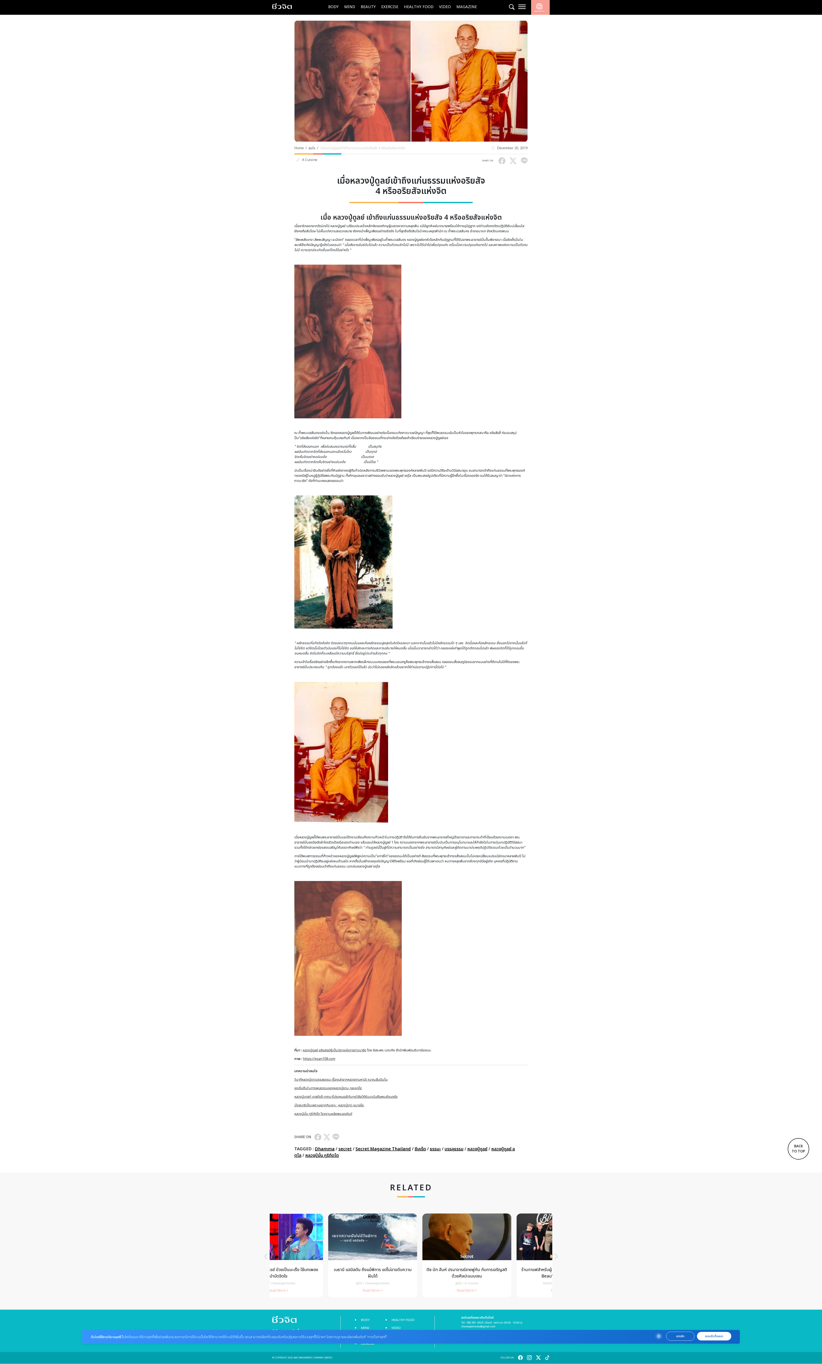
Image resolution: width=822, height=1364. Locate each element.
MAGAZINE (466, 7)
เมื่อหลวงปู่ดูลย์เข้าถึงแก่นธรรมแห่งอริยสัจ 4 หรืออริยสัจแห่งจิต (362, 148)
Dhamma (325, 1149)
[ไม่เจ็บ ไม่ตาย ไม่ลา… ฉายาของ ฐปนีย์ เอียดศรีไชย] (411, 1255)
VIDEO (445, 7)
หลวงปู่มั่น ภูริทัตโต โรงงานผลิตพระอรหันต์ (323, 1114)
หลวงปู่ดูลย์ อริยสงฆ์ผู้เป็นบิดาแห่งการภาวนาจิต (334, 1050)
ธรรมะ (435, 1149)
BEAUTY (368, 7)
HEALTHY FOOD (418, 7)
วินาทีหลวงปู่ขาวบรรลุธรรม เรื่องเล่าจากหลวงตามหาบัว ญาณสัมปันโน (341, 1079)
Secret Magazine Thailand (383, 1149)
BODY (333, 7)
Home (299, 148)
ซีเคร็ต (420, 1149)
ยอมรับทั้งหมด (714, 1336)
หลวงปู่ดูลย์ (477, 1149)
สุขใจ (311, 148)
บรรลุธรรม (454, 1149)
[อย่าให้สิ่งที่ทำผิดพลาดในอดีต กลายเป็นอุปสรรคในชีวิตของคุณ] (316, 1255)
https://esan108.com (319, 1058)
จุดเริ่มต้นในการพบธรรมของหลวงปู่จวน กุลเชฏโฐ (328, 1088)
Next (556, 1256)
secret (345, 1149)
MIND (349, 7)
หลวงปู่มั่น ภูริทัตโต (322, 1155)
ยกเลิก (680, 1336)
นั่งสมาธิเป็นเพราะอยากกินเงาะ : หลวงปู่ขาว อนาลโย (329, 1105)
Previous (266, 1256)
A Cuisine (309, 159)
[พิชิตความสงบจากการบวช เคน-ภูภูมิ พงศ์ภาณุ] (505, 1255)
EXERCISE (389, 7)
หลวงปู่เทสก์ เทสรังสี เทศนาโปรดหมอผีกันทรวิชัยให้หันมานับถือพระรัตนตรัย (346, 1096)
